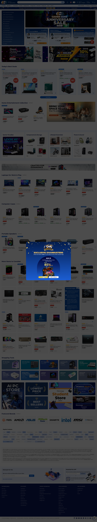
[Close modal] (69, 244)
